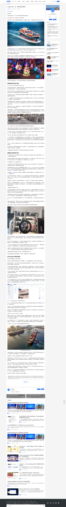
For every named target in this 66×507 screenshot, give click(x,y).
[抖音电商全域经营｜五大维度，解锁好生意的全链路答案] (49, 74)
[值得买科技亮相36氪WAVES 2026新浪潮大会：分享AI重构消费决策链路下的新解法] (49, 66)
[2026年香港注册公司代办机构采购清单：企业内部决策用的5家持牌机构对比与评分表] (12, 419)
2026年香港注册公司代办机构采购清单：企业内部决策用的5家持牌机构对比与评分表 (31, 417)
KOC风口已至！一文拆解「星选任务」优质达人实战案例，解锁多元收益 (31, 447)
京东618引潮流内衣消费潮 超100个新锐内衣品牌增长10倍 (55, 70)
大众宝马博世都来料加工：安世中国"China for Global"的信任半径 (20, 425)
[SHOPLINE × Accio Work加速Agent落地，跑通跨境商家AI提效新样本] (12, 466)
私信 (55, 19)
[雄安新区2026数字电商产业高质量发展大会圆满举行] (25, 406)
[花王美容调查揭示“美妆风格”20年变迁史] (49, 57)
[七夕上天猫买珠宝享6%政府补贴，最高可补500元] (12, 475)
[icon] (48, 503)
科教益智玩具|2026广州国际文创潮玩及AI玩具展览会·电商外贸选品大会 (55, 45)
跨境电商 (36, 1)
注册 (55, 1)
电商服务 (32, 1)
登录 (53, 1)
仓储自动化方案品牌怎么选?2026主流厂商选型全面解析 (18, 481)
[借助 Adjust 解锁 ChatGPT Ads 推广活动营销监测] (12, 491)
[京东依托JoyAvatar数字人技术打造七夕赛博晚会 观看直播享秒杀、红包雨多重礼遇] (12, 458)
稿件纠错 (26, 501)
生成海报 (9, 505)
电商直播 (13, 172)
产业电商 (23, 1)
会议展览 (44, 1)
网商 (9, 11)
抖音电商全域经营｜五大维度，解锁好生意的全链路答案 (55, 74)
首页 (13, 1)
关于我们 (8, 501)
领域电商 (27, 1)
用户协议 (15, 501)
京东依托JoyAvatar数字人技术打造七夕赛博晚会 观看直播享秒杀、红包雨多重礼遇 (31, 456)
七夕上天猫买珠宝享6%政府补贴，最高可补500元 (29, 472)
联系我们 (11, 501)
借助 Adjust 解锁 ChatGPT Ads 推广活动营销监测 (29, 489)
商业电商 (18, 413)
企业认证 (23, 501)
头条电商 (19, 1)
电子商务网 (12, 389)
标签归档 (30, 501)
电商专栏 (40, 1)
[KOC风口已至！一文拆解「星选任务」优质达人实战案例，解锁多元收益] (12, 449)
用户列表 (34, 501)
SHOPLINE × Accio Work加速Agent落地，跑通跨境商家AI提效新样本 (31, 465)
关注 (51, 19)
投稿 (58, 1)
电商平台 (14, 48)
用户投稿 (19, 501)
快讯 (15, 1)
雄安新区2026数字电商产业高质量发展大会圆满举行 (18, 402)
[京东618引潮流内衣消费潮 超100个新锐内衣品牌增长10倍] (49, 70)
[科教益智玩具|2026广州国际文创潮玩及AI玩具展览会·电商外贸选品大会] (49, 45)
